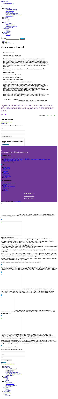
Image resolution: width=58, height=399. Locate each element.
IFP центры (6, 188)
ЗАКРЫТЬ (3, 362)
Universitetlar (6, 8)
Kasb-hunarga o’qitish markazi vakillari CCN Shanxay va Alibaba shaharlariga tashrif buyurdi (26, 159)
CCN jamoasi (9, 27)
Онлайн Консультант (29, 198)
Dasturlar (5, 18)
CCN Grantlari (9, 12)
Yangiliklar (6, 28)
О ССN (5, 185)
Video (7, 30)
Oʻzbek (5, 33)
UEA (9, 21)
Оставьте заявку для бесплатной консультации (11, 125)
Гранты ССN (6, 184)
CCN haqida (9, 23)
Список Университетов (9, 182)
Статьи (5, 189)
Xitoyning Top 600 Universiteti (13, 14)
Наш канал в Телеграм (29, 196)
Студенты (5, 190)
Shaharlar (5, 17)
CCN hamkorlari (10, 24)
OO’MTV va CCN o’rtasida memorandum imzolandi (16, 158)
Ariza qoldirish (7, 176)
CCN (4, 22)
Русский (8, 35)
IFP (7, 379)
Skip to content (4, 1)
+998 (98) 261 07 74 (29, 193)
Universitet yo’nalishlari (12, 13)
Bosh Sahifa (6, 167)
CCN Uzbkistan (17, 201)
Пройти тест (5, 144)
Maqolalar (8, 31)
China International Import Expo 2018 (12, 160)
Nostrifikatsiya (9, 16)
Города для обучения (9, 186)
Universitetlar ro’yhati (11, 9)
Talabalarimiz (6, 32)
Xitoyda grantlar (10, 11)
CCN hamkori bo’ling (11, 26)
